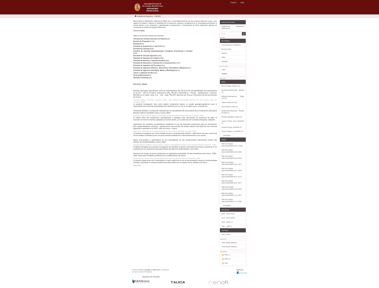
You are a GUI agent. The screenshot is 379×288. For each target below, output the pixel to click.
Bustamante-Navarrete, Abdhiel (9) (232, 91)
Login (223, 69)
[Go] (244, 33)
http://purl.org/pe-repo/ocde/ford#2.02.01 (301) (231, 182)
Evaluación (137, 43)
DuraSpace (165, 270)
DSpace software (138, 270)
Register (224, 73)
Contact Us (136, 272)
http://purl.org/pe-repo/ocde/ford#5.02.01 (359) (231, 169)
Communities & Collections (231, 45)
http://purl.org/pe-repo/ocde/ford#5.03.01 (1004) (232, 145)
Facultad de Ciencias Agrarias (145, 55)
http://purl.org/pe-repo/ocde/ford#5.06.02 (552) (231, 157)
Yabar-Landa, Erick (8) (229, 102)
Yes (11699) (225, 234)
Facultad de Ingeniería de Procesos (147, 65)
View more (137, 165)
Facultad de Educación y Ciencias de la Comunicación (154, 63)
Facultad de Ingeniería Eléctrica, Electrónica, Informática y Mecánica (160, 68)
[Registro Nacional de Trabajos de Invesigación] (218, 282)
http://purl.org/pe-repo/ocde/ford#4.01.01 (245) (231, 200)
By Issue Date (226, 49)
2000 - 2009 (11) (227, 222)
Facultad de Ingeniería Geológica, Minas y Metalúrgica (154, 70)
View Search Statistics (229, 246)
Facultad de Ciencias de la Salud (146, 58)
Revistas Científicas (141, 77)
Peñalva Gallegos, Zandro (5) (231, 117)
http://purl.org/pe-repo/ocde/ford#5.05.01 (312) (231, 175)
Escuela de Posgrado (141, 41)
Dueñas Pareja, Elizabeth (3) (231, 127)
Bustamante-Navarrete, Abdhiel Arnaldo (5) (232, 112)
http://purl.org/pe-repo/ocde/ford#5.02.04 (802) (231, 151)
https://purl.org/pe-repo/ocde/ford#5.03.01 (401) (231, 163)
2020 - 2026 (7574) (228, 214)
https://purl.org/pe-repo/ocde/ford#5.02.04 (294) (231, 188)
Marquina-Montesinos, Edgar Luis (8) (232, 97)
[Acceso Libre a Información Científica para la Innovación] (178, 282)
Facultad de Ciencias (141, 48)
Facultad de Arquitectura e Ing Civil (147, 46)
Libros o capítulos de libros (144, 73)
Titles (223, 57)
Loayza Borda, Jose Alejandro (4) (232, 122)
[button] (234, 2)
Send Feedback (146, 272)
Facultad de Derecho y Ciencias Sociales (149, 60)
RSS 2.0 (227, 259)
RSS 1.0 (227, 255)
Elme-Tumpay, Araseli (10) (230, 86)
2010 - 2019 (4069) (228, 218)
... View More (226, 135)
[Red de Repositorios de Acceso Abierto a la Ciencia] (141, 281)
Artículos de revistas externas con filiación (150, 39)
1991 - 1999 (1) (226, 226)
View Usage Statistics (229, 242)
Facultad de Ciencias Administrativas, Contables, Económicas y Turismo (162, 51)
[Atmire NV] (241, 272)
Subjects (224, 61)
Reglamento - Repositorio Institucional (232, 27)
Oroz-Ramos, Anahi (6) (229, 106)
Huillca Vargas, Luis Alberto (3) (232, 131)
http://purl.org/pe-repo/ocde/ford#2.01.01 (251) (231, 194)
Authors (224, 53)
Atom (226, 263)
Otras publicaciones (141, 75)
